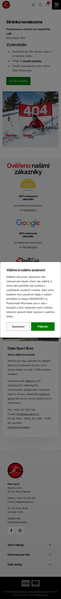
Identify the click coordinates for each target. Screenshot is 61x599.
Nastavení (18, 326)
